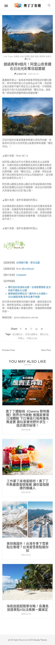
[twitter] (26, 328)
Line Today (8, 56)
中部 (29, 59)
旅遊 (32, 56)
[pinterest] (42, 328)
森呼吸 (42, 56)
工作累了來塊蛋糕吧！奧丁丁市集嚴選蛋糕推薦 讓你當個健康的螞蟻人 (27, 484)
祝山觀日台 (17, 334)
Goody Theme (40, 640)
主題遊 (16, 56)
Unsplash (21, 275)
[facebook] (20, 328)
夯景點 (27, 56)
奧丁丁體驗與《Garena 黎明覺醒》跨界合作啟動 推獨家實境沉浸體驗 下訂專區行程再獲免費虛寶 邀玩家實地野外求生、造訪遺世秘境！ (27, 418)
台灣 (22, 56)
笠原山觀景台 (31, 334)
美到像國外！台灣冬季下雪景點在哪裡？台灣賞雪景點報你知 (28, 547)
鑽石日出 (44, 334)
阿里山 (21, 338)
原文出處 (35, 262)
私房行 (48, 56)
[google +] (31, 328)
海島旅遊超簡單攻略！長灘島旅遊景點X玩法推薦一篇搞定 (28, 607)
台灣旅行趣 (21, 74)
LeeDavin (29, 269)
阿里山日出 (32, 338)
